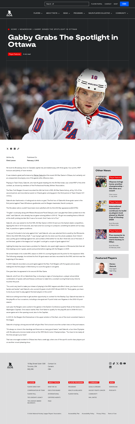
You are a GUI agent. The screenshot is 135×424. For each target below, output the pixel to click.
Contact (108, 4)
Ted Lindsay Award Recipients (34, 402)
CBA (124, 4)
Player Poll (31, 394)
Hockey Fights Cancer (97, 390)
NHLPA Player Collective (99, 13)
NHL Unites (98, 397)
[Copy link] (18, 149)
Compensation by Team (36, 390)
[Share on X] (7, 149)
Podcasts (112, 390)
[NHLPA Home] (9, 13)
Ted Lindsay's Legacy (35, 397)
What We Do (52, 387)
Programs (78, 13)
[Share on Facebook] (11, 149)
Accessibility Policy (88, 413)
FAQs (49, 401)
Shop (116, 4)
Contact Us (52, 364)
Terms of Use (112, 413)
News (65, 13)
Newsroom (26, 29)
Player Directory (33, 387)
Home (14, 29)
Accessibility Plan (73, 413)
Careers (51, 366)
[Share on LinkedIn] (14, 149)
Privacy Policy (101, 413)
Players (37, 13)
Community (121, 13)
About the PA (51, 13)
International (53, 394)
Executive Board (54, 390)
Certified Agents (54, 397)
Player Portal (96, 4)
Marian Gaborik (39, 175)
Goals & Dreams (95, 387)
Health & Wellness (75, 390)
